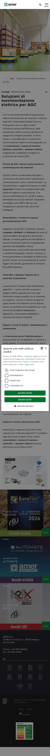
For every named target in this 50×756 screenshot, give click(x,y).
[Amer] (15, 5)
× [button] (46, 348)
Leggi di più (29, 364)
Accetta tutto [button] (25, 393)
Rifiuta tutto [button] (25, 399)
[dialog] (25, 378)
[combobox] (41, 348)
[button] (25, 406)
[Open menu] (46, 4)
